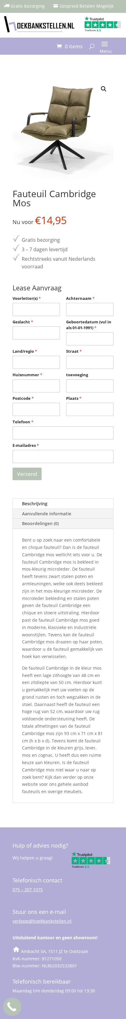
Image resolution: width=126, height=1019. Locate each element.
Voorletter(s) (27, 298)
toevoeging (77, 374)
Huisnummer (27, 374)
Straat (74, 351)
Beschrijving (34, 503)
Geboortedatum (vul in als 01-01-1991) (88, 324)
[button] (103, 88)
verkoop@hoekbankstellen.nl (42, 921)
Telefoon (23, 422)
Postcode (23, 398)
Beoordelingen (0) (40, 523)
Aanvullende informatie (46, 514)
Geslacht (23, 322)
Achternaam (80, 298)
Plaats (73, 398)
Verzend (27, 473)
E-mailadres (26, 445)
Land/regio (25, 351)
